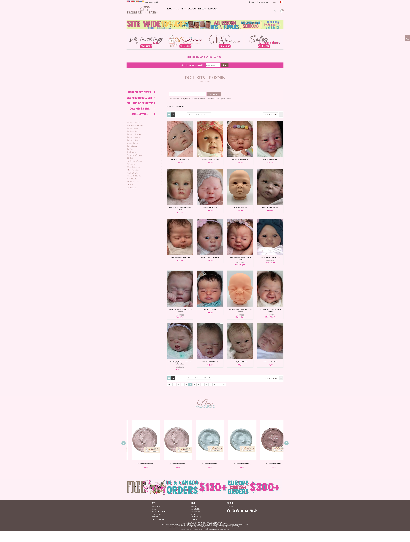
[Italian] (135, 1)
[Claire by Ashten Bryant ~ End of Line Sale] (240, 237)
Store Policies (195, 509)
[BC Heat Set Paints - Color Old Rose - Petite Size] (269, 440)
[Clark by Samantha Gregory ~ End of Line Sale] (180, 289)
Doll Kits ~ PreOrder (133, 122)
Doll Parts (130, 149)
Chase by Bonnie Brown (210, 207)
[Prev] (174, 384)
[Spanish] (143, 1)
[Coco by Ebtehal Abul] (210, 289)
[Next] (219, 384)
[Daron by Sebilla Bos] (270, 341)
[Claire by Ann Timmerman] (210, 237)
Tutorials (194, 519)
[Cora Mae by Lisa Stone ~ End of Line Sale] (270, 289)
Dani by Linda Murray (240, 362)
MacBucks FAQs (196, 517)
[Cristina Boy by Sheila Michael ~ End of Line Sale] (180, 341)
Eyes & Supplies (132, 152)
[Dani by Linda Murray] (240, 341)
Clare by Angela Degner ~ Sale (270, 257)
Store (208, 81)
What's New (130, 185)
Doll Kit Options (132, 146)
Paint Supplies (131, 164)
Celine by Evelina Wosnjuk (180, 159)
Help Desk (194, 506)
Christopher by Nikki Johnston (180, 257)
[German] (133, 1)
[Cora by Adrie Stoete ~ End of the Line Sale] (240, 289)
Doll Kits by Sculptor (133, 137)
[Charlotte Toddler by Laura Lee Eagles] (180, 187)
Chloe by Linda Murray (270, 207)
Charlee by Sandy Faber (240, 159)
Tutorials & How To (133, 182)
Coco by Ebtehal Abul (210, 309)
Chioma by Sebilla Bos (240, 207)
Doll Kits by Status (132, 140)
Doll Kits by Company (134, 134)
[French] (130, 1)
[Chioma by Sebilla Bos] (240, 187)
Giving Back (230, 506)
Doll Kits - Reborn (132, 128)
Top (407, 39)
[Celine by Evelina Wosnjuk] (180, 139)
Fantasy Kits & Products (134, 155)
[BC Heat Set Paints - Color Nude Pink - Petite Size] (141, 440)
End (224, 384)
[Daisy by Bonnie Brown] (210, 341)
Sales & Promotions (133, 170)
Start (169, 384)
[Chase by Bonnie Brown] (210, 187)
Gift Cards (130, 158)
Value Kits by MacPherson (135, 125)
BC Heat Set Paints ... (141, 463)
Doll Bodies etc (132, 131)
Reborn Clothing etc (133, 167)
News (154, 509)
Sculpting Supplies (132, 173)
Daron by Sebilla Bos (270, 362)
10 (214, 384)
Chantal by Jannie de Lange (210, 159)
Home (201, 81)
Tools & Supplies (132, 179)
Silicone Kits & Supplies (134, 176)
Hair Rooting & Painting (134, 161)
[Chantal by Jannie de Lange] (210, 139)
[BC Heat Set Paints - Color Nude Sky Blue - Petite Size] (205, 440)
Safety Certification (158, 519)
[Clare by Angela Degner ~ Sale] (270, 237)
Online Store (156, 506)
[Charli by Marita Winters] (270, 139)
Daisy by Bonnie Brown (210, 362)
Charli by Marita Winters (270, 159)
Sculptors (155, 517)
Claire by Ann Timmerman (210, 257)
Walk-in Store (156, 514)
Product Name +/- (200, 114)
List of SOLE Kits (132, 188)
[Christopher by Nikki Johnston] (180, 237)
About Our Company (159, 512)
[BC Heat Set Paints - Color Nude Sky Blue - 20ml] (173, 440)
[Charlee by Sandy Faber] (240, 139)
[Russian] (140, 1)
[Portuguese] (138, 1)
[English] (128, 1)
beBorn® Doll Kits (132, 143)
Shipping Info (195, 512)
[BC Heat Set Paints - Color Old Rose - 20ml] (237, 440)
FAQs (193, 514)
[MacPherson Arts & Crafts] (143, 12)
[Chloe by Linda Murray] (270, 187)
